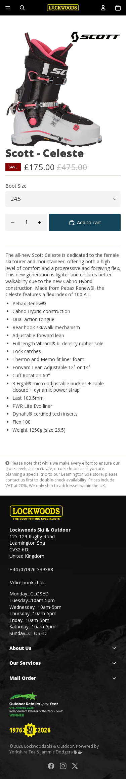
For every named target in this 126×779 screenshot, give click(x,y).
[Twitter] (75, 766)
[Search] (22, 7)
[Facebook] (51, 766)
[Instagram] (63, 766)
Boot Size (16, 186)
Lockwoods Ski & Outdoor (49, 746)
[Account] (103, 7)
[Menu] (7, 7)
